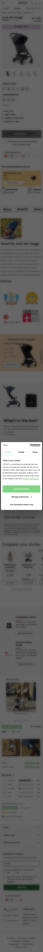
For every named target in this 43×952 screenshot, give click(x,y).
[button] (6, 49)
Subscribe (22, 887)
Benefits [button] (22, 209)
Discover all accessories (21, 589)
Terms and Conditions (26, 938)
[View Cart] (39, 3)
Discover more (25, 633)
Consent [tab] (7, 452)
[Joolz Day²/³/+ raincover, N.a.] (28, 557)
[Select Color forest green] (13, 89)
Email (8, 864)
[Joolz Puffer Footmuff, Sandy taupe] (10, 557)
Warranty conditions (21, 941)
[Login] (36, 3)
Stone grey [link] (28, 13)
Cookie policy (27, 944)
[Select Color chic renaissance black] (13, 100)
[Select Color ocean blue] (4, 100)
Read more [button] (6, 281)
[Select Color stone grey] (27, 89)
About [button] (17, 8)
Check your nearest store (21, 144)
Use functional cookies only (21, 505)
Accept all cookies (21, 489)
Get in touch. (10, 192)
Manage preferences (20, 497)
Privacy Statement (30, 479)
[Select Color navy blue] (8, 89)
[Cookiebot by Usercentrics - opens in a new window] (30, 445)
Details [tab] (21, 452)
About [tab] (35, 452)
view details (10, 583)
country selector (13, 909)
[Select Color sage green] (4, 89)
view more (11, 365)
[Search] (32, 3)
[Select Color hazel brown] (8, 100)
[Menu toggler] (3, 3)
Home (4, 13)
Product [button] (6, 8)
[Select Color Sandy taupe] (18, 89)
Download (36, 192)
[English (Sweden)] (5, 909)
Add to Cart (13, 183)
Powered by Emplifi (22, 720)
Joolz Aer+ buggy (15, 13)
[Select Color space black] (22, 89)
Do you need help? (11, 3)
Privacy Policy (14, 944)
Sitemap (10, 938)
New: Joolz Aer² (10, 3)
